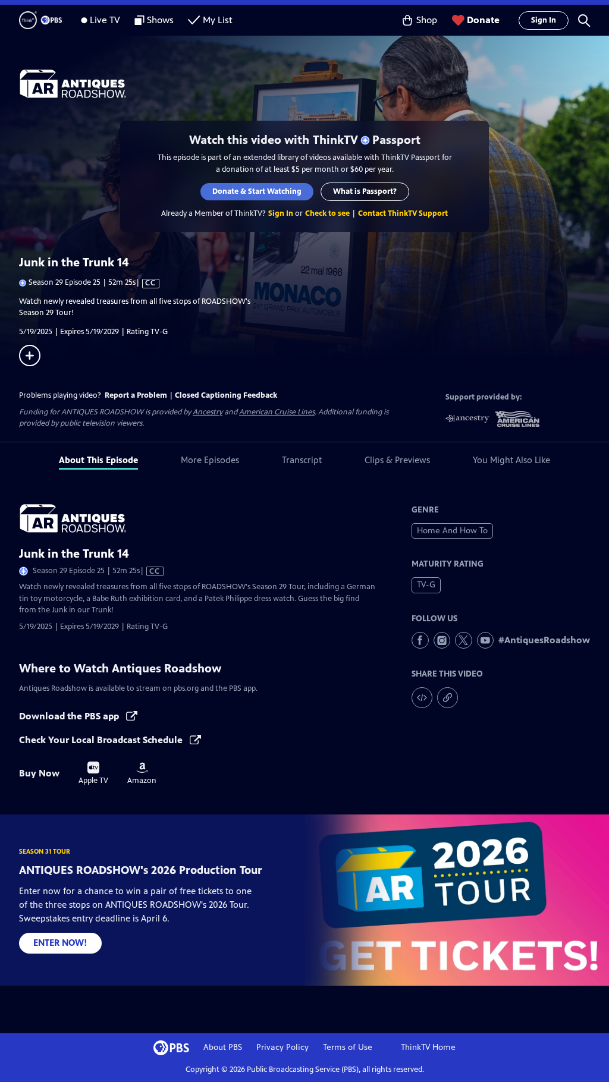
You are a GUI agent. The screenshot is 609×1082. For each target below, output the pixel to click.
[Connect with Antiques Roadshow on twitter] (463, 640)
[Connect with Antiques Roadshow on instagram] (442, 640)
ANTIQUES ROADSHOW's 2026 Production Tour (140, 870)
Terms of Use (347, 1047)
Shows (160, 20)
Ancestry (207, 412)
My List (218, 20)
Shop (426, 20)
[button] (584, 20)
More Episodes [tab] (210, 459)
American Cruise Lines (277, 412)
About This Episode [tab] (98, 459)
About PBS (222, 1047)
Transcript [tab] (302, 459)
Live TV (105, 20)
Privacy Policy (282, 1047)
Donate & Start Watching (257, 191)
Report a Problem (136, 395)
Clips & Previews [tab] (397, 459)
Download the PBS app (70, 716)
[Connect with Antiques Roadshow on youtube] (485, 640)
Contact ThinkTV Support (403, 213)
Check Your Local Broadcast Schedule (102, 740)
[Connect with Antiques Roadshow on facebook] (420, 640)
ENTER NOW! (60, 942)
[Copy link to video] (447, 697)
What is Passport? (365, 191)
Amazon (141, 773)
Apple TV (93, 773)
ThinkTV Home (428, 1047)
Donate (483, 20)
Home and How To (452, 531)
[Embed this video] (422, 697)
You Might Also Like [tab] (511, 459)
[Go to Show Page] (314, 84)
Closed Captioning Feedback (226, 395)
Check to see (327, 213)
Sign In (543, 20)
